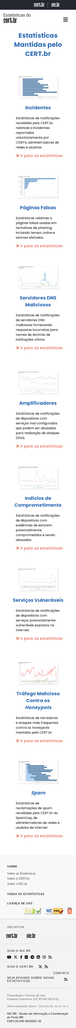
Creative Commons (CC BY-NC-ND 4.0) (33, 999)
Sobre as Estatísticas (21, 873)
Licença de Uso (19, 903)
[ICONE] (10, 957)
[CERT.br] (14, 938)
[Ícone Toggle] (65, 20)
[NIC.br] (30, 938)
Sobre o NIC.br (17, 883)
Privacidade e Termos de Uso (26, 995)
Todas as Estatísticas (26, 894)
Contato (61, 973)
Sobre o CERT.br (18, 878)
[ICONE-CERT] (41, 967)
